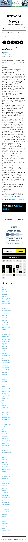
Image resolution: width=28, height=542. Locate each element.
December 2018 (6, 474)
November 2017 (6, 504)
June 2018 (4, 488)
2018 (8, 32)
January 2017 (5, 528)
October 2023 (5, 336)
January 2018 (5, 500)
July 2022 (4, 372)
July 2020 (4, 429)
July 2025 (4, 287)
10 (4, 269)
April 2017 (5, 521)
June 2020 (4, 431)
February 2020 (6, 440)
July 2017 (4, 514)
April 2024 (5, 322)
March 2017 (5, 523)
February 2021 (6, 412)
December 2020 (6, 417)
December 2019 (6, 445)
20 (14, 272)
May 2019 (4, 462)
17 (4, 272)
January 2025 (5, 301)
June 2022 (4, 374)
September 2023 (6, 339)
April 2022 (5, 379)
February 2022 (6, 384)
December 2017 (6, 502)
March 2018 (5, 495)
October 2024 (5, 308)
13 (14, 269)
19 (10, 272)
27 (14, 275)
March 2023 (5, 353)
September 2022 (6, 367)
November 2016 (6, 533)
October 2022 (5, 365)
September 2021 (6, 396)
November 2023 (6, 334)
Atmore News (7, 52)
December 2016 (6, 530)
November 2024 (6, 306)
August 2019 (5, 455)
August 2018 (5, 483)
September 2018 (6, 481)
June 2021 (4, 403)
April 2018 (5, 493)
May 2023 (4, 348)
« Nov (3, 280)
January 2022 (5, 386)
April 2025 (5, 294)
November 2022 (6, 362)
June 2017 (4, 516)
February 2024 (6, 327)
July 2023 (4, 344)
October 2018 (5, 478)
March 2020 (5, 438)
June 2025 (4, 289)
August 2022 (5, 370)
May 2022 (4, 377)
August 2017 (5, 512)
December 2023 (6, 332)
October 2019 (5, 450)
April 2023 (5, 351)
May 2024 (4, 320)
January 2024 (5, 329)
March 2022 (5, 381)
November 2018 (6, 476)
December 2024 (6, 303)
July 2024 (4, 315)
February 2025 (6, 299)
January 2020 (5, 443)
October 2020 (5, 422)
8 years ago (8, 54)
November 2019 (6, 448)
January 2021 (5, 415)
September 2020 (6, 424)
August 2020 (5, 426)
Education (23, 32)
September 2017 (6, 509)
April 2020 (5, 436)
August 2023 (5, 341)
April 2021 (5, 407)
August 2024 (5, 313)
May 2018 (4, 490)
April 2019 (5, 464)
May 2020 (4, 433)
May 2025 (4, 292)
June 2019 (4, 459)
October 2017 (5, 507)
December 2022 (6, 360)
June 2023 (4, 346)
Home (3, 32)
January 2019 (5, 471)
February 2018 (6, 497)
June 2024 (4, 317)
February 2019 (6, 469)
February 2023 (6, 355)
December (13, 32)
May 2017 (4, 519)
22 (18, 32)
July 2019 (4, 457)
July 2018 (4, 485)
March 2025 (5, 296)
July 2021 (4, 400)
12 (10, 269)
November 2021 (6, 391)
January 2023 (5, 358)
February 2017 (6, 526)
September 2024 (6, 310)
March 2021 (5, 410)
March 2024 (5, 325)
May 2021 (4, 405)
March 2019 (5, 467)
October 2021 (5, 393)
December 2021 (6, 388)
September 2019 (6, 452)
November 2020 (6, 419)
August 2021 (5, 398)
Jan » (7, 280)
